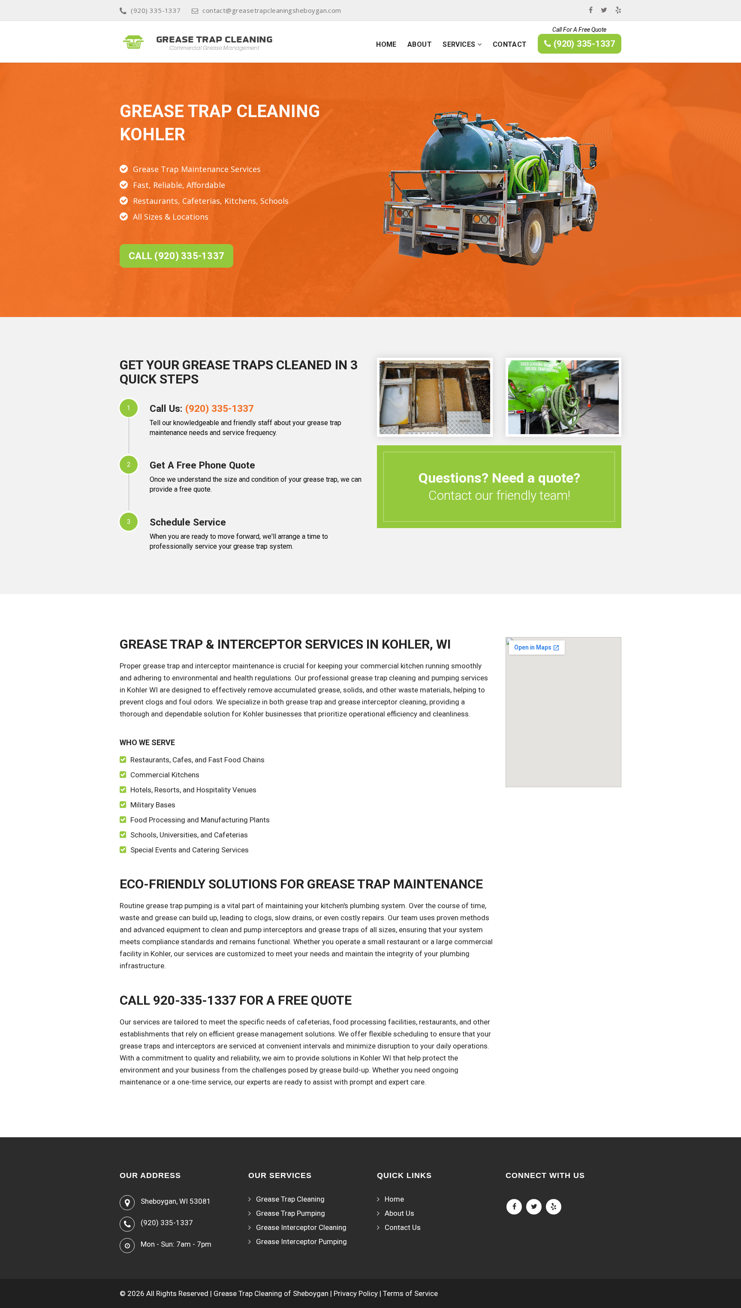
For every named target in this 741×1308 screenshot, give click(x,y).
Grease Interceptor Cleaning (301, 1227)
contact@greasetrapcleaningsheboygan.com (271, 10)
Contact (510, 44)
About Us (399, 1213)
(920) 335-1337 (156, 10)
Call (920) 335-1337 (176, 256)
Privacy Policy (356, 1293)
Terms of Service (410, 1293)
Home (386, 44)
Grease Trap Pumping (290, 1213)
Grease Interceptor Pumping (301, 1241)
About (419, 44)
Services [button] (460, 44)
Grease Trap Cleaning (290, 1199)
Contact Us (403, 1227)
